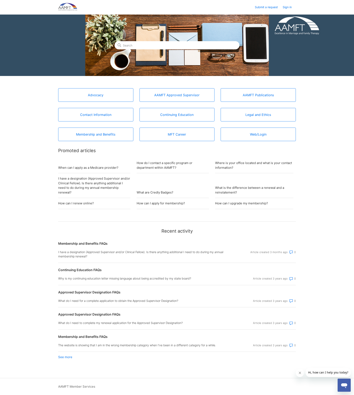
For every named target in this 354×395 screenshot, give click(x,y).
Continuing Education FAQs (80, 270)
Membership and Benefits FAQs (83, 243)
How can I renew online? (76, 203)
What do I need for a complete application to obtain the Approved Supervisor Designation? (118, 300)
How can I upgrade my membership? (241, 203)
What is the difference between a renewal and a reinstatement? (249, 190)
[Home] (67, 9)
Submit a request (266, 7)
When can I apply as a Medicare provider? (88, 168)
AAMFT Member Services (76, 386)
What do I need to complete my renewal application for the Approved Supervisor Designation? (120, 323)
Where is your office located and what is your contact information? (253, 165)
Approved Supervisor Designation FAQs (89, 292)
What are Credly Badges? (155, 192)
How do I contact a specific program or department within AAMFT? (164, 165)
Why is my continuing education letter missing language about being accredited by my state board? (124, 278)
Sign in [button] (287, 7)
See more (65, 357)
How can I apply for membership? (161, 203)
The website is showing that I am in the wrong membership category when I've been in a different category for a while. (137, 345)
